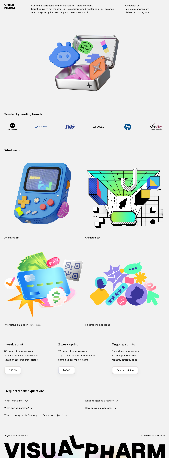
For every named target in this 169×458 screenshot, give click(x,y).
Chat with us (132, 5)
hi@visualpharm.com (137, 9)
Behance (130, 12)
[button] (40, 400)
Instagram (143, 12)
